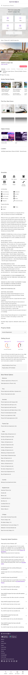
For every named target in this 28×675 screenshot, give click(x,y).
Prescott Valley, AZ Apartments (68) (8, 455)
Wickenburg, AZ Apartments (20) (8, 452)
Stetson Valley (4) (4, 509)
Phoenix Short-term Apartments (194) (9, 426)
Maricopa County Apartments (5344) (8, 482)
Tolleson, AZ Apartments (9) (7, 442)
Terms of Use (3, 649)
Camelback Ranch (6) (5, 503)
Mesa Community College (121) (7, 530)
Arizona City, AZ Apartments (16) (8, 471)
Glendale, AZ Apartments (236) (7, 436)
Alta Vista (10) (4, 501)
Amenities (13, 69)
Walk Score (7, 341)
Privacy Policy (3, 647)
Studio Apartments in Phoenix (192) (8, 383)
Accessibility (3, 655)
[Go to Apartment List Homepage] (14, 2)
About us (2, 639)
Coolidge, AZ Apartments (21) (7, 450)
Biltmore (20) (3, 495)
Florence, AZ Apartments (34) (7, 466)
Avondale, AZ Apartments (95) (7, 444)
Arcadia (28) (3, 493)
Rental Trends (3, 643)
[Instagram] (14, 661)
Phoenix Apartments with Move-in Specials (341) (11, 391)
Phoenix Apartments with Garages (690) (9, 402)
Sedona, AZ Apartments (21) (7, 463)
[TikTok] (16, 661)
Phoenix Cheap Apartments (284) (8, 394)
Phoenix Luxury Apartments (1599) (8, 415)
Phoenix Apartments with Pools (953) (8, 407)
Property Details (20, 69)
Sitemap (2, 651)
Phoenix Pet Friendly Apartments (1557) (9, 418)
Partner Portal (3, 657)
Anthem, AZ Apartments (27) (7, 447)
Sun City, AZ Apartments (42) (7, 439)
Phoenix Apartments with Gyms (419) (8, 404)
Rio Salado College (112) (6, 522)
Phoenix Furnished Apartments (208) (8, 412)
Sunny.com (3, 653)
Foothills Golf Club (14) (6, 498)
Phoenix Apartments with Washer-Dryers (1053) (11, 410)
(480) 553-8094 (4, 64)
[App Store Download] (4, 637)
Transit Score (20, 341)
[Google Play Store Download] (13, 637)
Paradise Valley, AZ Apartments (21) (8, 434)
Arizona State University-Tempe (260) (8, 517)
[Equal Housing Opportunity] (2, 661)
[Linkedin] (4, 661)
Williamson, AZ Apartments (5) (7, 460)
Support (2, 645)
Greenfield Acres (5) (5, 506)
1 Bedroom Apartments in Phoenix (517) (9, 380)
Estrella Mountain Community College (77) (9, 525)
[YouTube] (11, 661)
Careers (2, 641)
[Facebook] (6, 661)
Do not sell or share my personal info (7, 658)
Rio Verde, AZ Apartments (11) (7, 468)
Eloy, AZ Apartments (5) (6, 474)
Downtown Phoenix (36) (6, 490)
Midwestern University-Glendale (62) (8, 527)
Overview (3, 69)
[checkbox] (7, 19)
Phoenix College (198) (5, 519)
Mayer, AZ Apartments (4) (6, 458)
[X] (9, 661)
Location (8, 69)
